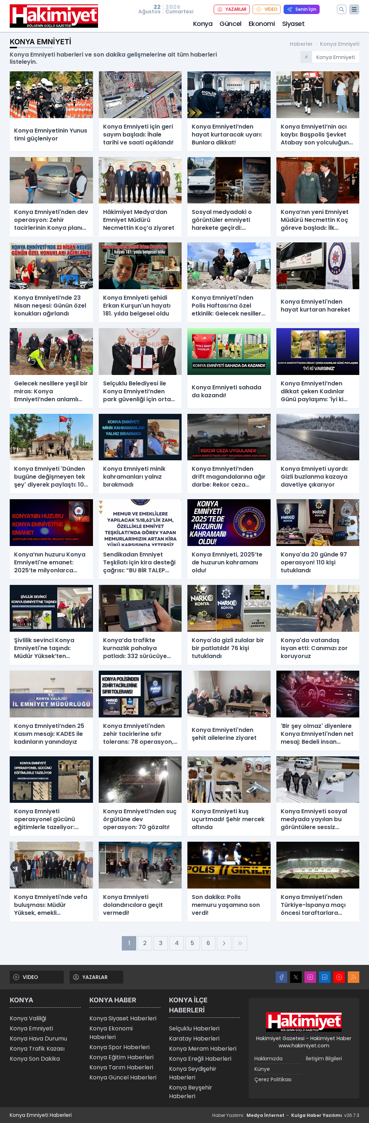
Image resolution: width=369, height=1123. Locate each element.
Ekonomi (262, 23)
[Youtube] (339, 977)
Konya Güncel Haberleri (122, 1077)
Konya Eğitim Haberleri (121, 1057)
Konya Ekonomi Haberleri (111, 1032)
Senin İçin (305, 9)
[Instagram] (310, 977)
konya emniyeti (339, 44)
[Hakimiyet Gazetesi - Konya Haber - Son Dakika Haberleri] (304, 1022)
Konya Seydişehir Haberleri (193, 1073)
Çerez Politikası (273, 1079)
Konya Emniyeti (31, 1028)
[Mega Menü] (354, 9)
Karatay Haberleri (194, 1038)
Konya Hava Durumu (38, 1038)
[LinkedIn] (324, 977)
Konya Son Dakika (35, 1059)
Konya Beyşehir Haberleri (190, 1091)
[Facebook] (281, 977)
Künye (262, 1069)
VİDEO (270, 9)
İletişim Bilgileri (324, 1058)
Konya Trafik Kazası (37, 1048)
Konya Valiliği (28, 1018)
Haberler (301, 44)
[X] (296, 977)
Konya (203, 23)
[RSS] (353, 977)
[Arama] (341, 9)
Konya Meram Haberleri (202, 1048)
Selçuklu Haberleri (194, 1028)
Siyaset (293, 23)
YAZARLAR (236, 9)
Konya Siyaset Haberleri (122, 1018)
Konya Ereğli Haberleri (200, 1059)
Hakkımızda (268, 1058)
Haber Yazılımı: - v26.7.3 (285, 1115)
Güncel (230, 23)
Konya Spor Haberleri (119, 1047)
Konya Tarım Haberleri (121, 1067)
